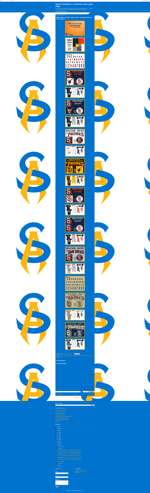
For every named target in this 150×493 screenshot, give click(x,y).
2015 (58, 465)
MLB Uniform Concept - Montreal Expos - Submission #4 (69, 459)
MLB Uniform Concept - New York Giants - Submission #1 (70, 451)
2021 (58, 435)
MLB (80, 355)
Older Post (91, 394)
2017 (58, 443)
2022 (58, 434)
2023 (58, 432)
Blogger (82, 490)
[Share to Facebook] (78, 354)
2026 (58, 426)
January (59, 463)
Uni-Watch (57, 421)
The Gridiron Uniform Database (61, 418)
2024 (58, 430)
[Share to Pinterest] (79, 354)
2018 (58, 441)
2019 (58, 439)
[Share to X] (77, 354)
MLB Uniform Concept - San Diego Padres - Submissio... (69, 453)
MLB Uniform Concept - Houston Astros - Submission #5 (69, 457)
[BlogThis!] (76, 354)
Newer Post (59, 394)
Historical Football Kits (60, 413)
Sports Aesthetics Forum (62, 11)
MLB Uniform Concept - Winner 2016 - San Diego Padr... (69, 450)
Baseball (61, 355)
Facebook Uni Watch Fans (73, 355)
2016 (58, 445)
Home (75, 394)
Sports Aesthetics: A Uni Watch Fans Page (64, 416)
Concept (65, 355)
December (60, 446)
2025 (58, 428)
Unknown (79, 472)
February (60, 461)
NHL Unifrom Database (60, 414)
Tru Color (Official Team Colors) (61, 419)
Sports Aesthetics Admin (82, 470)
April (59, 448)
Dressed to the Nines (59, 411)
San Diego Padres (85, 355)
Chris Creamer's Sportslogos (61, 410)
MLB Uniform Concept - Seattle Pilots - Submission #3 (69, 455)
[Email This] (74, 354)
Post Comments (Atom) (78, 397)
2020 (58, 437)
